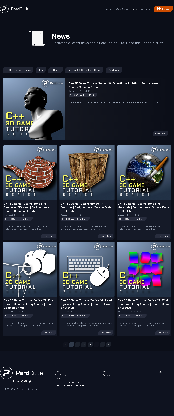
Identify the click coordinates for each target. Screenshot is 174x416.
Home (57, 371)
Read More (160, 133)
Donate (106, 375)
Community (145, 9)
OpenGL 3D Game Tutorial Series (69, 385)
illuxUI (57, 378)
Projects (107, 9)
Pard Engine (114, 70)
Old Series (55, 70)
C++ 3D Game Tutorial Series (18, 70)
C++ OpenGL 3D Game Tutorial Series (84, 70)
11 (102, 344)
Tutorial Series (121, 9)
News (134, 9)
